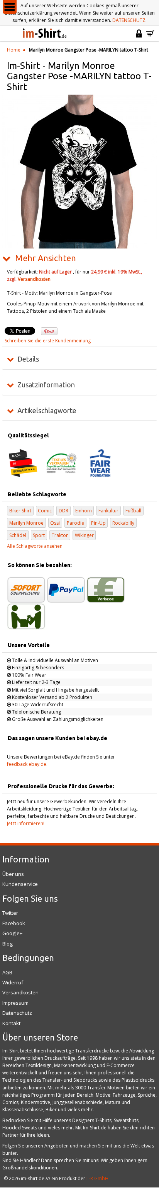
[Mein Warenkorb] (150, 36)
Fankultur (108, 510)
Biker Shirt (20, 510)
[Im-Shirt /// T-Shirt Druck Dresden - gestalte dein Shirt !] (45, 34)
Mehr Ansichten (45, 258)
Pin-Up (98, 523)
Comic (45, 510)
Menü (10, 7)
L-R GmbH (97, 1178)
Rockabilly (123, 523)
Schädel (17, 535)
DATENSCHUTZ (128, 20)
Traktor (60, 535)
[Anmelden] (139, 36)
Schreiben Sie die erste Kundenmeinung (48, 340)
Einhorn (83, 510)
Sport (39, 535)
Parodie (75, 523)
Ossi (55, 523)
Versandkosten (34, 279)
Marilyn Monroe (26, 523)
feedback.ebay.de (26, 764)
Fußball (133, 510)
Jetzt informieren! (25, 823)
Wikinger (84, 535)
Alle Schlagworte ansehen (35, 546)
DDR (63, 510)
